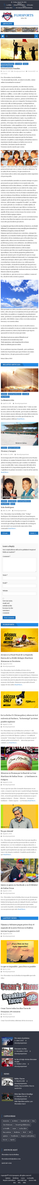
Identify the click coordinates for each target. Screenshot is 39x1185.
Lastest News (10, 918)
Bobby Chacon (19, 1079)
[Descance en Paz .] (7, 1052)
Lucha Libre (9, 7)
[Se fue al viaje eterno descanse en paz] (7, 1062)
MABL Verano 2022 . (34, 533)
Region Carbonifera (7, 66)
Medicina (17, 1132)
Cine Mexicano (8, 1125)
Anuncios (6, 1121)
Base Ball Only (22, 1180)
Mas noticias (5, 396)
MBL (24, 1182)
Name (5, 575)
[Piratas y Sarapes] (19, 434)
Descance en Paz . (20, 1049)
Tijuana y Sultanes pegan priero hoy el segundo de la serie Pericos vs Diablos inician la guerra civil (17, 928)
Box (33, 1121)
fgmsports (23, 15)
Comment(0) (31, 71)
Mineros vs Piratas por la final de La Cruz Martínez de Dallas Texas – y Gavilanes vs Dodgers (19, 776)
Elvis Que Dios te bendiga (23, 1094)
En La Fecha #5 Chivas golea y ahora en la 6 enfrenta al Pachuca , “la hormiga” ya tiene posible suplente (19, 718)
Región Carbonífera (9, 1180)
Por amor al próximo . (22, 1038)
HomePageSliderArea (7, 64)
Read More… (21, 419)
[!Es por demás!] (19, 816)
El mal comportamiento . (6, 533)
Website (5, 591)
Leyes (24, 6)
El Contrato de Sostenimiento (24, 7)
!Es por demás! (7, 831)
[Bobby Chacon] (7, 1081)
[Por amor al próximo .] (7, 1041)
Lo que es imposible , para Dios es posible (18, 966)
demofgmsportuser (19, 71)
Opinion (19, 4)
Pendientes (14, 1136)
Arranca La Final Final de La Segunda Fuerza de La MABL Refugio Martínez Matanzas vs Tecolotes (17, 658)
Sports (13, 504)
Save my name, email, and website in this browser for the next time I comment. (8, 607)
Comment (6, 556)
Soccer (5, 1140)
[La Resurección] (19, 380)
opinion (25, 64)
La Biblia (8, 5)
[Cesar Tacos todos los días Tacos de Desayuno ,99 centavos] (19, 994)
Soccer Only (32, 1180)
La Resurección (7, 400)
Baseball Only (12, 501)
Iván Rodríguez (7, 507)
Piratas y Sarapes (8, 451)
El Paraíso (30, 5)
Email (5, 583)
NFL (30, 1132)
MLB (24, 1132)
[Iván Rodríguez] (19, 487)
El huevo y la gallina (19, 5)
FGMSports (8, 624)
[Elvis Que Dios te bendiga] (7, 1097)
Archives (4, 394)
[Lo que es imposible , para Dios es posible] (19, 952)
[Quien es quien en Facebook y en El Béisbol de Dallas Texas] (19, 870)
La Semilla (18, 64)
